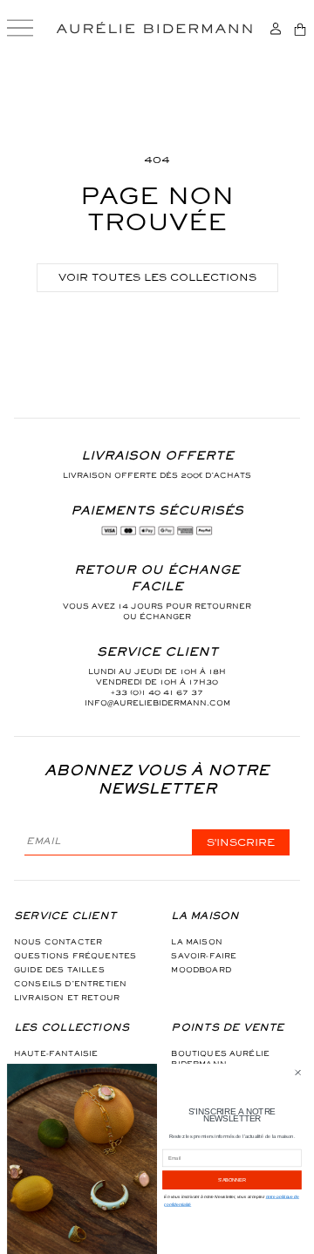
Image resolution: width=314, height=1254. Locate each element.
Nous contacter (58, 941)
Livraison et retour (66, 997)
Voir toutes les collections (157, 277)
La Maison (196, 941)
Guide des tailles (59, 969)
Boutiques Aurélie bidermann (220, 1058)
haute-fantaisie (56, 1053)
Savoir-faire (203, 955)
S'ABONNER (232, 1179)
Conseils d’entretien (70, 983)
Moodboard (200, 969)
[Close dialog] (298, 1073)
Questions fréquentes (75, 955)
